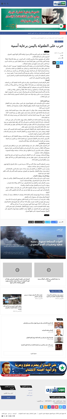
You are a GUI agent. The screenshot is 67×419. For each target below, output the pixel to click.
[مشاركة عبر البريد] (54, 62)
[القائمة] (2, 4)
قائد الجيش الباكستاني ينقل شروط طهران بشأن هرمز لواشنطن (38, 323)
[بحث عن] (5, 4)
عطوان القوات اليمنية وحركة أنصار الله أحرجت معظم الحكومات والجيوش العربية (12, 307)
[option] (33, 242)
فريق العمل (29, 395)
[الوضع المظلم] (8, 4)
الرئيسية (60, 38)
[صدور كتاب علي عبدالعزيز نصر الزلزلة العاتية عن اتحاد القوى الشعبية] (58, 347)
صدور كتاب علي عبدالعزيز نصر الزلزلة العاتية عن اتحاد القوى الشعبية (43, 33)
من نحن (30, 392)
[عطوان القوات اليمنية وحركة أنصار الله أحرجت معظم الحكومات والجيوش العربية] (12, 299)
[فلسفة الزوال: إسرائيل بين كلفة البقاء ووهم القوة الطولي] (58, 340)
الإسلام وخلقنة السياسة (47, 330)
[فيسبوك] (61, 62)
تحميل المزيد (33, 353)
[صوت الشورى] (60, 3)
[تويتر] (57, 62)
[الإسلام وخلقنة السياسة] (58, 332)
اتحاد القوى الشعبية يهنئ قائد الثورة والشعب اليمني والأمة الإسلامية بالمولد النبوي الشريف (45, 243)
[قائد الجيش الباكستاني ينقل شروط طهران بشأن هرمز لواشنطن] (58, 325)
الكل (56, 41)
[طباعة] (57, 66)
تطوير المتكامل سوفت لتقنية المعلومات (27, 413)
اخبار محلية (51, 38)
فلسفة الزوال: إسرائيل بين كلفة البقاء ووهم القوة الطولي (39, 337)
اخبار (56, 38)
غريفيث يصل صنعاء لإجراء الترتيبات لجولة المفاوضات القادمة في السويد (54, 295)
